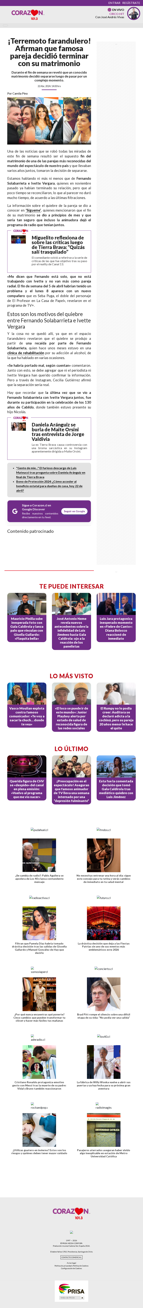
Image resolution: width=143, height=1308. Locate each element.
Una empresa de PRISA (71, 1288)
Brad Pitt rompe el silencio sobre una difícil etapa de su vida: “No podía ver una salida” (103, 1016)
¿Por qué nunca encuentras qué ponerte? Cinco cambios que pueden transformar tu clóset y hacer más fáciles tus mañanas (39, 1017)
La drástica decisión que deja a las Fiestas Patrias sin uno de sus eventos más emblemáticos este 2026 (104, 946)
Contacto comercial (71, 1257)
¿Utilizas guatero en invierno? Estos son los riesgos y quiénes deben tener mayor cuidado (39, 1152)
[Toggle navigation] (5, 25)
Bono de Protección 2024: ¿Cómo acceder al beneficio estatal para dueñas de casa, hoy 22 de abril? (49, 486)
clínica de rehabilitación (25, 353)
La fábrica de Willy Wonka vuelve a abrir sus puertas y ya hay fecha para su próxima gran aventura (104, 1085)
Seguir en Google (74, 511)
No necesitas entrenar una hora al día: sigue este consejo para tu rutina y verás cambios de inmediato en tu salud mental (104, 878)
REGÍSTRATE (131, 2)
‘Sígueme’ (33, 210)
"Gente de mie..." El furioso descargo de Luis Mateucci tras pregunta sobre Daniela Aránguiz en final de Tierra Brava (50, 472)
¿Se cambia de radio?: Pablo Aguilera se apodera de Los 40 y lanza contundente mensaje (39, 878)
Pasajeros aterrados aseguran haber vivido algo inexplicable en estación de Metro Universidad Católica (103, 1153)
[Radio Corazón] (28, 14)
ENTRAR (114, 2)
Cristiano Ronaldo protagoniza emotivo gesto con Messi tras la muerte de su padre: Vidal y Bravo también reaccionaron (39, 1085)
